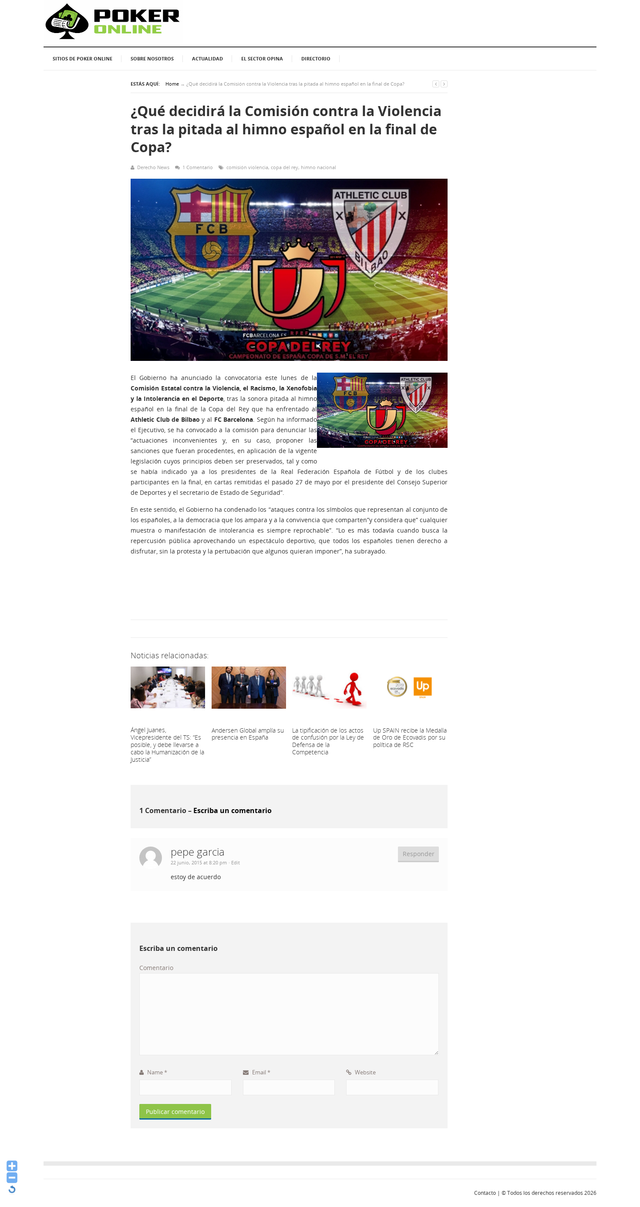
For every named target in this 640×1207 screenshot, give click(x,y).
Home (172, 83)
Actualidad (207, 58)
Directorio (315, 58)
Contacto (485, 1193)
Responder (419, 854)
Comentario (156, 968)
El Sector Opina (262, 58)
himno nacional (318, 167)
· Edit (234, 862)
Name (156, 1072)
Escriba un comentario (232, 810)
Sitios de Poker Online (82, 58)
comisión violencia (247, 167)
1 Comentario (197, 167)
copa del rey (284, 167)
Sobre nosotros (152, 58)
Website (365, 1072)
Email (260, 1072)
